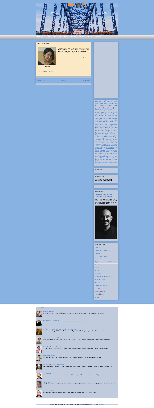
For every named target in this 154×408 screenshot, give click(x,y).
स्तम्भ (108, 107)
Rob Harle (106, 118)
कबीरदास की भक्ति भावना (48, 311)
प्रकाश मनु (103, 112)
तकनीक (115, 159)
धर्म (107, 153)
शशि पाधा (110, 124)
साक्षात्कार (97, 124)
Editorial (108, 105)
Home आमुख (40, 36)
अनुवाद (107, 114)
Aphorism (109, 158)
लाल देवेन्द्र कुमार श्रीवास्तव (49, 355)
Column (115, 141)
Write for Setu (99, 270)
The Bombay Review (101, 256)
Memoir (115, 123)
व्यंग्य (116, 114)
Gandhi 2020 (113, 133)
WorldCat (97, 253)
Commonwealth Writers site (103, 250)
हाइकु (110, 156)
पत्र (113, 129)
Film (113, 156)
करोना (106, 135)
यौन (104, 156)
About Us (89, 36)
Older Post (86, 80)
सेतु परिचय (97, 288)
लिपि (101, 158)
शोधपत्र (104, 109)
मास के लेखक (108, 164)
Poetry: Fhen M (47, 382)
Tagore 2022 (105, 138)
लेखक (96, 105)
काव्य (115, 102)
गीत (100, 124)
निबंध (104, 121)
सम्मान (101, 135)
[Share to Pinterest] (52, 71)
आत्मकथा (103, 130)
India (103, 107)
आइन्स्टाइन (113, 145)
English (98, 101)
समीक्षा (115, 104)
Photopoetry (112, 162)
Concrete (97, 139)
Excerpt (108, 117)
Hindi (96, 104)
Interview (97, 117)
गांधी (111, 141)
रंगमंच (99, 161)
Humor (101, 155)
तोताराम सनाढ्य (103, 164)
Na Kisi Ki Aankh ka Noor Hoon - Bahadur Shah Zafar (56, 347)
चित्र (96, 130)
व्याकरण (107, 156)
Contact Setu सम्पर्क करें (101, 285)
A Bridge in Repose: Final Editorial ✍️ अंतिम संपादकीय (103, 195)
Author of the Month (105, 123)
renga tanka (114, 155)
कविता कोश (97, 282)
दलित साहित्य (114, 150)
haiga (115, 156)
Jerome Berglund (104, 127)
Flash (111, 121)
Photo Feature (99, 115)
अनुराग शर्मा (101, 111)
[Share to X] (48, 71)
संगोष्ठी (112, 164)
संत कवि (105, 147)
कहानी (105, 104)
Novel (110, 129)
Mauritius (103, 148)
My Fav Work (107, 155)
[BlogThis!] (46, 71)
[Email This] (44, 71)
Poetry (110, 101)
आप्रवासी (100, 153)
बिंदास (100, 120)
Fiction (110, 104)
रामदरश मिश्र (103, 150)
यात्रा (111, 136)
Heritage (97, 155)
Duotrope (97, 247)
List (96, 111)
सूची (106, 115)
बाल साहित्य (103, 117)
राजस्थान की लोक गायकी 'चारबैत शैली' (51, 338)
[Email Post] (39, 71)
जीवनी (99, 130)
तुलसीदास (97, 158)
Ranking (97, 159)
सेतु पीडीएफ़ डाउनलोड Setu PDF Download (106, 262)
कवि (108, 112)
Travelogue (105, 141)
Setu (54, 36)
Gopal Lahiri (98, 118)
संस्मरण (100, 121)
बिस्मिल (115, 135)
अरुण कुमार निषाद (99, 133)
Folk (107, 159)
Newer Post (40, 80)
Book (115, 105)
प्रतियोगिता (104, 145)
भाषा (116, 129)
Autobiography (99, 136)
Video (100, 145)
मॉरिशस (101, 147)
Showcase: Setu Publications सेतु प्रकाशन (53, 364)
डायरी (101, 159)
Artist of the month (109, 161)
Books (48, 36)
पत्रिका (106, 162)
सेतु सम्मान (97, 148)
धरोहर (96, 120)
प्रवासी (107, 132)
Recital (111, 159)
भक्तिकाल (97, 151)
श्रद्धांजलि (97, 142)
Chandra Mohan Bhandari (103, 126)
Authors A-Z (86, 58)
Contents (98, 109)
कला (110, 139)
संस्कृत (106, 133)
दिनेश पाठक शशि (113, 118)
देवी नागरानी (104, 124)
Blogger (102, 404)
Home (64, 80)
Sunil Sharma (108, 111)
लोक (101, 151)
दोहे (107, 148)
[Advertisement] (106, 69)
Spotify (97, 297)
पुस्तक (102, 105)
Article (115, 107)
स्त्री (116, 142)
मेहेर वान (114, 127)
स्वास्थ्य (107, 151)
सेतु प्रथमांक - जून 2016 (48, 391)
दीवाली (96, 161)
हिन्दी (104, 101)
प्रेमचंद (109, 138)
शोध (116, 117)
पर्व (100, 148)
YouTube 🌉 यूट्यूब (100, 291)
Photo (107, 142)
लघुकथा (96, 114)
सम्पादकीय (112, 114)
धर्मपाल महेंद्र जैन (112, 115)
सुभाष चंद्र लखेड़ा (110, 130)
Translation (114, 112)
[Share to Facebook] (50, 71)
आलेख (101, 104)
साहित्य (111, 132)
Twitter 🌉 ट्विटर (99, 294)
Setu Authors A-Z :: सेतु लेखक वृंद (51, 320)
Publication (111, 147)
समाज (104, 158)
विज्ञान (100, 138)
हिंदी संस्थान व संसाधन (100, 279)
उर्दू (109, 136)
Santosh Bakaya (108, 120)
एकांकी (103, 162)
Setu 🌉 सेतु (77, 4)
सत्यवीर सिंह (114, 138)
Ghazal (113, 117)
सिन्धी (112, 142)
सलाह (104, 151)
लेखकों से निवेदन (98, 265)
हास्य (112, 148)
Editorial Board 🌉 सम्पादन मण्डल (103, 276)
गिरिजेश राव (97, 156)
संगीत (108, 162)
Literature (108, 150)
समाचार (107, 121)
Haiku (115, 132)
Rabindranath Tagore (100, 144)
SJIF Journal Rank (100, 267)
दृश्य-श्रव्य (97, 150)
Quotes (115, 158)
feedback (100, 162)
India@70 (102, 139)
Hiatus (66, 36)
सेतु (60, 36)
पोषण (111, 135)
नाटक (109, 148)
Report (96, 145)
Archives (98, 36)
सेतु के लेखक (98, 273)
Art (100, 114)
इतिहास (107, 139)
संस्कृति (108, 145)
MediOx (97, 259)
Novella (106, 136)
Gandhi (108, 144)
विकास (103, 161)
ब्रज (104, 159)
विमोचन (110, 153)
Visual (111, 151)
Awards (81, 36)
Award (102, 142)
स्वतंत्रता (115, 153)
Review (97, 107)
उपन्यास (104, 153)
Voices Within (112, 109)
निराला (115, 147)
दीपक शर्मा (103, 114)
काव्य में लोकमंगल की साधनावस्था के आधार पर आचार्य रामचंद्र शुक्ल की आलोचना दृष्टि (61, 329)
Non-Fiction (114, 144)
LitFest (115, 148)
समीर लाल (114, 124)
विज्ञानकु (97, 135)
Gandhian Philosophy (101, 129)
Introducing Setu (47, 373)
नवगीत (101, 156)
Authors (73, 36)
